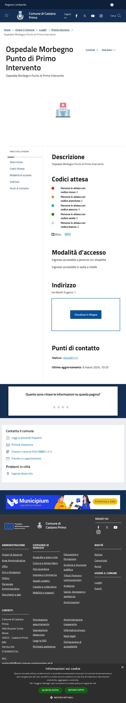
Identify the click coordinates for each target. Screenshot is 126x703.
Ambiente (69, 586)
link (94, 683)
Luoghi (43, 30)
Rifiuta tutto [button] (76, 690)
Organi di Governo (12, 555)
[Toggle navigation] (7, 15)
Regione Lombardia (15, 5)
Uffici (5, 566)
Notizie (98, 555)
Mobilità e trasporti (43, 593)
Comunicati (100, 560)
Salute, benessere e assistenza (74, 594)
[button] (63, 697)
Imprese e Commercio (45, 575)
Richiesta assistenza (44, 646)
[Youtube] (91, 15)
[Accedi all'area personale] (111, 4)
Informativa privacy (74, 630)
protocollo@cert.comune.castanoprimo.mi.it (27, 663)
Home (7, 30)
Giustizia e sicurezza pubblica (75, 567)
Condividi (90, 50)
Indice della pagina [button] (19, 151)
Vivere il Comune (25, 30)
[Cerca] (119, 16)
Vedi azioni (107, 50)
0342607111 (70, 358)
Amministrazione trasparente (73, 622)
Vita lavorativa (41, 569)
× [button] (122, 667)
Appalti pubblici (41, 581)
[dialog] (63, 683)
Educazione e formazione (71, 556)
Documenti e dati (11, 595)
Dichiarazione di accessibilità (72, 644)
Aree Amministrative (13, 560)
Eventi (98, 588)
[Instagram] (99, 15)
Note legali (70, 636)
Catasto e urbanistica (44, 587)
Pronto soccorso (60, 30)
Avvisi (97, 566)
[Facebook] (75, 15)
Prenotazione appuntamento (41, 622)
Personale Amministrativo (10, 586)
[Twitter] (83, 15)
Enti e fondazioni (11, 572)
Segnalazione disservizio (40, 632)
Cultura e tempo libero (45, 563)
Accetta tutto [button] (50, 690)
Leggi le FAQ (40, 641)
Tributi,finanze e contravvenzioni (73, 577)
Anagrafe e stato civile (45, 557)
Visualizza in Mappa (85, 315)
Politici (6, 578)
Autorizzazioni (72, 602)
